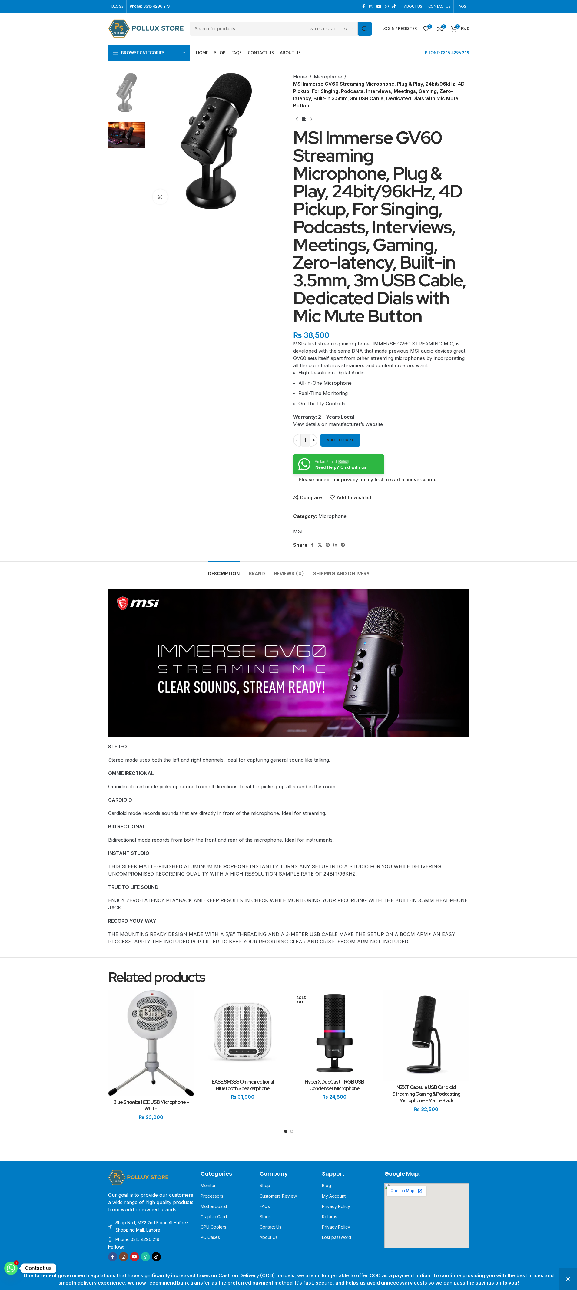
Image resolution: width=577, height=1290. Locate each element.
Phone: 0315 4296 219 (137, 1239)
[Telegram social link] (343, 545)
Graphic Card (214, 1216)
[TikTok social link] (394, 6)
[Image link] (138, 1177)
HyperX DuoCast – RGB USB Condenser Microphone (334, 1085)
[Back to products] (304, 119)
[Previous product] (296, 119)
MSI (298, 531)
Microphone (328, 77)
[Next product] (311, 119)
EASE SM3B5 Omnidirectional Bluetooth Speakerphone (243, 1085)
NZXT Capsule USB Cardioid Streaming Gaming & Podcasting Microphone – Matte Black (426, 1094)
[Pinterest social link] (328, 545)
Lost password (336, 1237)
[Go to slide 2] (291, 1133)
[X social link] (320, 545)
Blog (326, 1185)
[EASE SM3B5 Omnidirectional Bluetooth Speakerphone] (243, 1033)
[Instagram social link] (371, 6)
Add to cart (340, 439)
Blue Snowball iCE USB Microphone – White (151, 1105)
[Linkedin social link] (335, 545)
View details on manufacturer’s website (338, 424)
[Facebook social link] (363, 6)
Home (300, 77)
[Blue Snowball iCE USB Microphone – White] (151, 1043)
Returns (329, 1216)
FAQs (265, 1206)
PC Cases (210, 1237)
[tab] (224, 570)
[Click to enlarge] (160, 196)
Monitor (208, 1185)
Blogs (265, 1216)
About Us (269, 1237)
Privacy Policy (336, 1206)
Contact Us (270, 1226)
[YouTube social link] (379, 6)
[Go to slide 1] (285, 1133)
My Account (334, 1196)
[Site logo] (146, 28)
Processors (212, 1196)
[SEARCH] (365, 29)
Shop (265, 1185)
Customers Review (278, 1196)
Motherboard (214, 1206)
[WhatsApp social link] (386, 6)
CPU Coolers (213, 1226)
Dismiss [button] (568, 1279)
